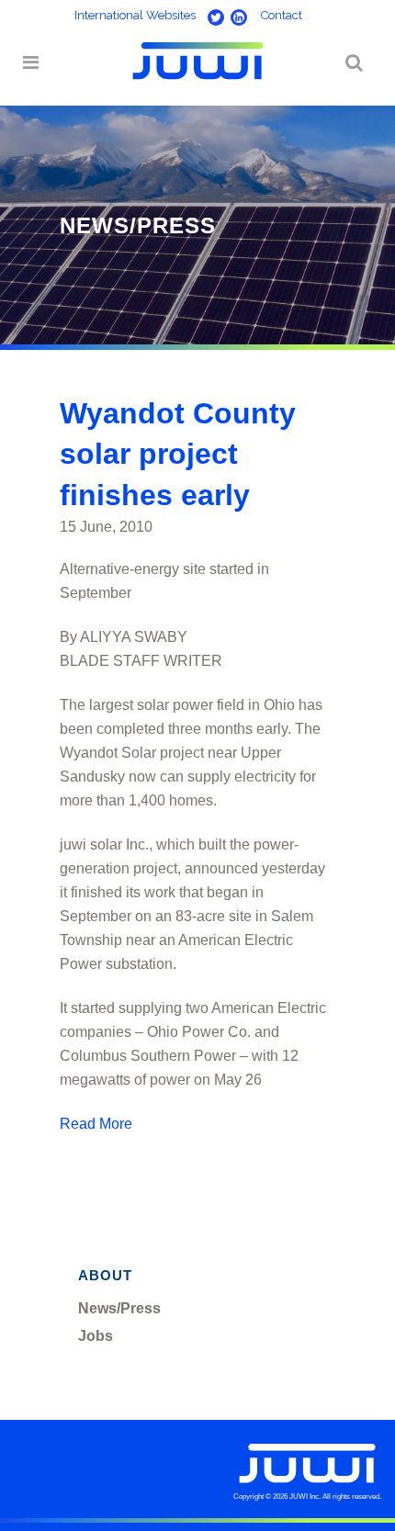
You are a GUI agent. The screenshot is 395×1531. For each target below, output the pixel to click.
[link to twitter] (211, 15)
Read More (96, 1123)
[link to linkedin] (237, 15)
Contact (281, 15)
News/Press (119, 1308)
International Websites (135, 15)
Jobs (95, 1336)
